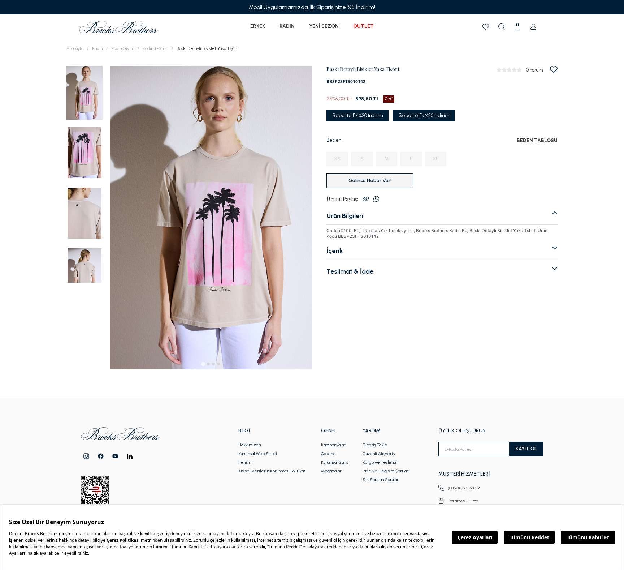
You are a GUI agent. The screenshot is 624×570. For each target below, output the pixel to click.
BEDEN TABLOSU (537, 140)
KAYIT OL (526, 449)
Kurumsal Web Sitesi (257, 453)
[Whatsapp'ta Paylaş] (376, 199)
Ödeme (328, 453)
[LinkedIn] (130, 456)
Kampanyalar (333, 444)
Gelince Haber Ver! (369, 180)
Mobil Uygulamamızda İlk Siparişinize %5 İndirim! (312, 7)
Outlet (363, 26)
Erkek (257, 26)
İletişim (245, 462)
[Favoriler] (485, 26)
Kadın (287, 26)
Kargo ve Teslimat (380, 462)
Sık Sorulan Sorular (381, 479)
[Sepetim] (517, 26)
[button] (84, 92)
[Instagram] (86, 456)
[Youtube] (115, 456)
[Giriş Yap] (533, 27)
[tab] (203, 364)
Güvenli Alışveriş (379, 453)
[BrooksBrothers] (119, 27)
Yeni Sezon (324, 26)
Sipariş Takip (375, 444)
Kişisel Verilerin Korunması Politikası (272, 470)
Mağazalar (331, 470)
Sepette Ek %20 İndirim (357, 115)
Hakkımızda (249, 444)
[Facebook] (100, 456)
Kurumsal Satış (334, 462)
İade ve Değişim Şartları (386, 470)
